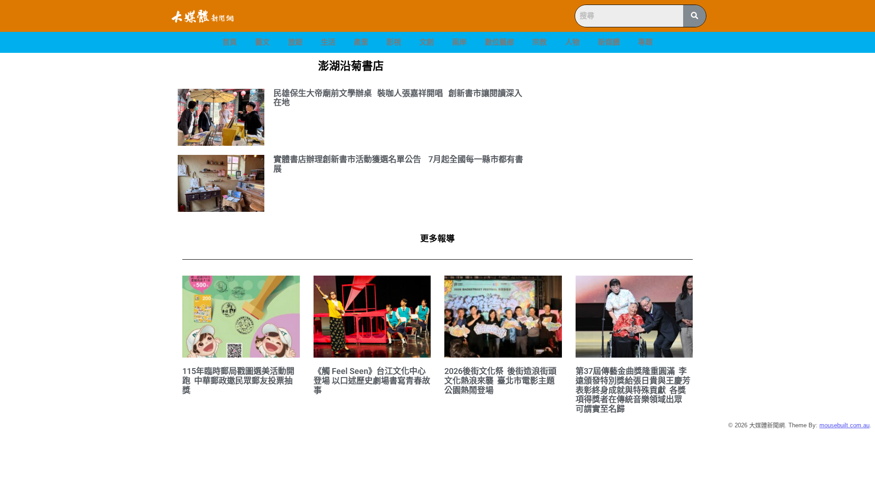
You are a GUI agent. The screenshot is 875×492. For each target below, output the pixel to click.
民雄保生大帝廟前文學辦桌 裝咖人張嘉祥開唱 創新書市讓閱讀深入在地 (397, 98)
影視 (393, 42)
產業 (361, 42)
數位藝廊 (499, 42)
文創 (426, 42)
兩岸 (459, 42)
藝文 (262, 42)
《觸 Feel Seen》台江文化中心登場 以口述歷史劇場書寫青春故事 (372, 380)
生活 (328, 42)
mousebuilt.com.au (844, 425)
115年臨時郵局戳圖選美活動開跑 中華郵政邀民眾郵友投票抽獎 (238, 380)
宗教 (539, 42)
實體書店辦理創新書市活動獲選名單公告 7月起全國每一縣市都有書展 (398, 164)
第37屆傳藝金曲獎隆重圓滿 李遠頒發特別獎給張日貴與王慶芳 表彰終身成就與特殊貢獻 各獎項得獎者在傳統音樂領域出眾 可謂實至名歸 (634, 390)
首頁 (229, 42)
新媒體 (609, 42)
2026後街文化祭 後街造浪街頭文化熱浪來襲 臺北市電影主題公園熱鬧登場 (500, 380)
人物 (572, 42)
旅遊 (295, 42)
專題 (645, 42)
